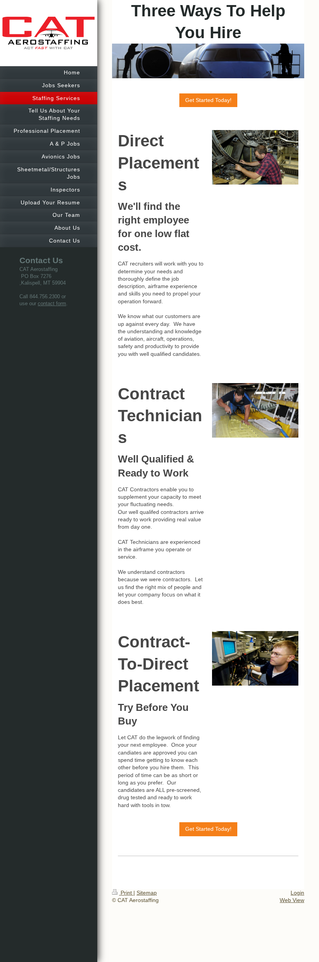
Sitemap (147, 893)
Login (297, 893)
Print (126, 893)
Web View (292, 900)
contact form (52, 303)
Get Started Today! (208, 100)
